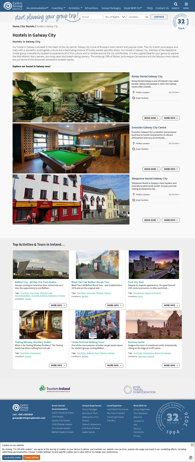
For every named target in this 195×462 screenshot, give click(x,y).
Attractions (91, 8)
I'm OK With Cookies (12, 457)
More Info (169, 118)
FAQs (150, 8)
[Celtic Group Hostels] (13, 6)
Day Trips (34, 293)
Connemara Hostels (61, 428)
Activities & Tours (90, 413)
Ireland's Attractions (91, 424)
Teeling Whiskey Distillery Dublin (33, 342)
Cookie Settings (32, 457)
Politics (61, 295)
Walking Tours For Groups (90, 419)
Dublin (28, 299)
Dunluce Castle (136, 342)
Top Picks (24, 293)
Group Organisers (142, 409)
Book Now (150, 118)
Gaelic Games (88, 432)
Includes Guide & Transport (44, 295)
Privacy (137, 436)
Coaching (57, 8)
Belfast (85, 296)
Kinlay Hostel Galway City (147, 76)
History (107, 293)
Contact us (139, 421)
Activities (74, 8)
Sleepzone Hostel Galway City (150, 178)
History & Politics (153, 293)
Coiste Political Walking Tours (88, 342)
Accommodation (37, 8)
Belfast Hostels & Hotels (63, 432)
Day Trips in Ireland (116, 413)
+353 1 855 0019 (25, 414)
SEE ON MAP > (174, 92)
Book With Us (132, 8)
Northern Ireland (146, 356)
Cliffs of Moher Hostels (62, 424)
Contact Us (162, 8)
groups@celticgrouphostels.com (29, 417)
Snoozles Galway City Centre (149, 127)
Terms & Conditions (139, 430)
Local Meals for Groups (117, 409)
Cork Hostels (57, 416)
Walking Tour (93, 353)
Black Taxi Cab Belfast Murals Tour (90, 282)
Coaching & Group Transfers (115, 419)
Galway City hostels (61, 420)
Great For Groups (163, 353)
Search (175, 8)
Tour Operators (140, 413)
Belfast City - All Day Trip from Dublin (35, 282)
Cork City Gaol (136, 282)
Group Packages (111, 8)
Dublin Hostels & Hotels (63, 412)
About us (138, 417)
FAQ (135, 424)
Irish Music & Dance (91, 428)
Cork (140, 296)
